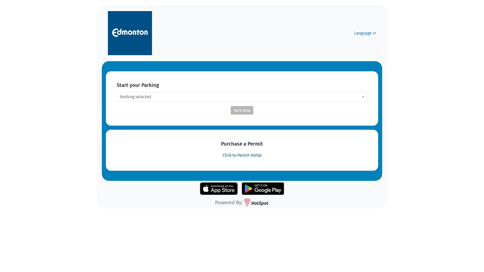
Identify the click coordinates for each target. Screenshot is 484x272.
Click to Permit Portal (242, 155)
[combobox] (242, 97)
